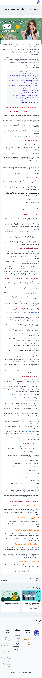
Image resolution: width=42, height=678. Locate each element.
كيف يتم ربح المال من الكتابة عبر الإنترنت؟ (27, 98)
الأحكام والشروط (27, 639)
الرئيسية (28, 640)
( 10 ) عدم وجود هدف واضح (31, 92)
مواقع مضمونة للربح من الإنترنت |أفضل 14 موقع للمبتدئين (23, 394)
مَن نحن (28, 647)
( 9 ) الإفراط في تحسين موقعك (30, 90)
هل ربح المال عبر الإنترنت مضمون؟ (29, 102)
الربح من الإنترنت (25, 571)
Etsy (26, 555)
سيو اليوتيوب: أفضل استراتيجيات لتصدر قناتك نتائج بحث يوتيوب (6, 651)
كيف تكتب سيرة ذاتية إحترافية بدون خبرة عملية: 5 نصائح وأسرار (32, 604)
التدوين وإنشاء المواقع (16, 636)
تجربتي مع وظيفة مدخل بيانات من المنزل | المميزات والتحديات (5, 645)
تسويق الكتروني (17, 649)
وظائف (15, 365)
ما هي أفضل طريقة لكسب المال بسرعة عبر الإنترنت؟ (25, 95)
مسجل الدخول (32, 623)
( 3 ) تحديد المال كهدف (32, 78)
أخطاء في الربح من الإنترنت (33, 571)
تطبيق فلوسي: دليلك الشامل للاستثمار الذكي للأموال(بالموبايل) (5, 657)
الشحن (22, 554)
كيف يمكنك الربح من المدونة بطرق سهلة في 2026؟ (5, 639)
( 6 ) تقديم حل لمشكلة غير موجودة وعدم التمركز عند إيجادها (23, 85)
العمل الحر (21, 7)
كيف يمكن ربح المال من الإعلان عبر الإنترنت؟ (26, 97)
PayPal (29, 296)
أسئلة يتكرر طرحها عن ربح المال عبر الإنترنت (28, 93)
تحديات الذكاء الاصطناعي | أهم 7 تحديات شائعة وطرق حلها (31, 578)
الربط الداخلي (11, 403)
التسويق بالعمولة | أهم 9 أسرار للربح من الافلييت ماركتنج (9, 578)
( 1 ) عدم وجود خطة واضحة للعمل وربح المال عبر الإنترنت (24, 75)
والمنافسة (34, 148)
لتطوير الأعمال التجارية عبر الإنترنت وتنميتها (25, 510)
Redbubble (36, 549)
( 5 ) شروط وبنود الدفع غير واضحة (29, 83)
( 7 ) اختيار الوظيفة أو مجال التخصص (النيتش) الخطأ (25, 87)
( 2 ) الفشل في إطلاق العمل (30, 76)
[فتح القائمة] (2, 2)
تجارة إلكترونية (17, 647)
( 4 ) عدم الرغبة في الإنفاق (31, 82)
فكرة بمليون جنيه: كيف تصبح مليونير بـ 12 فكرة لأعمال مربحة (22, 173)
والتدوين (8, 533)
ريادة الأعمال (17, 650)
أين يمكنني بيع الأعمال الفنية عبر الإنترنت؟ (27, 100)
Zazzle (31, 549)
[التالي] (3, 601)
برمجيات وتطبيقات (16, 646)
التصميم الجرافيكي (16, 638)
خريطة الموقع (27, 642)
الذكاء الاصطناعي (17, 639)
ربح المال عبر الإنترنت (16, 571)
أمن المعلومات (17, 635)
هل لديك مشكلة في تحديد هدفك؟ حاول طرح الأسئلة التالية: (23, 80)
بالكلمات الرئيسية (29, 431)
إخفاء (20, 71)
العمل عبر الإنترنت (26, 223)
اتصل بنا (28, 637)
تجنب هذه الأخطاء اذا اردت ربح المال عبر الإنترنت (28, 73)
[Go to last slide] (39, 601)
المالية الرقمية (17, 644)
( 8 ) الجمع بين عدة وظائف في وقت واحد (27, 88)
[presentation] (31, 595)
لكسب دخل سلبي (14, 370)
